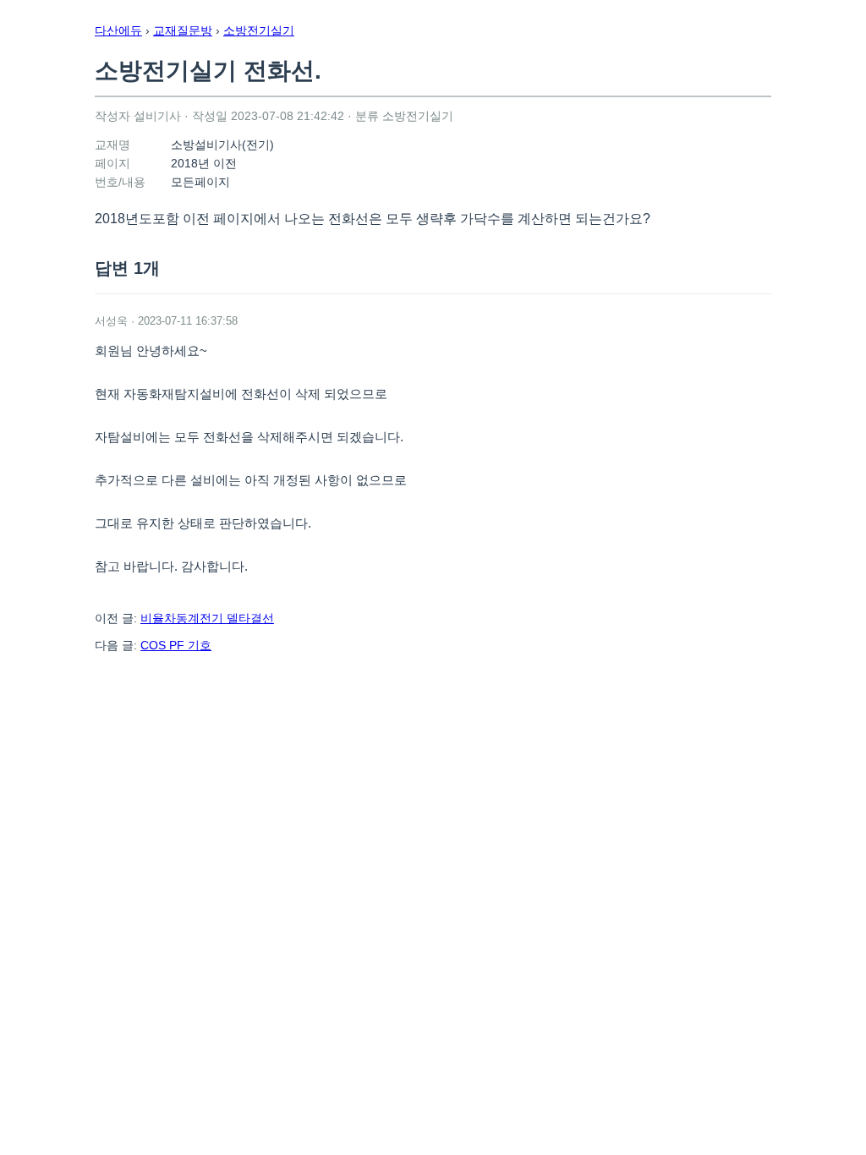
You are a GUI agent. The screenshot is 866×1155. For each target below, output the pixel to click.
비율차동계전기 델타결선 (207, 618)
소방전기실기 (258, 30)
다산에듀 (118, 30)
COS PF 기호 (175, 645)
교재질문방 (182, 30)
